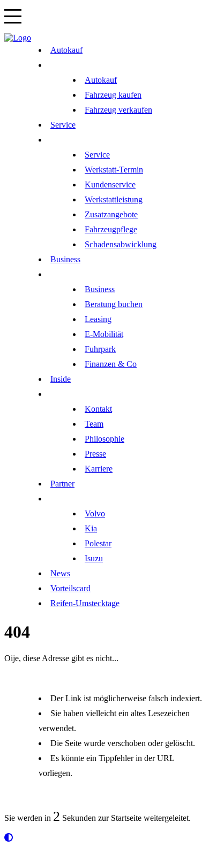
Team (94, 423)
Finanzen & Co (111, 363)
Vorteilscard (70, 588)
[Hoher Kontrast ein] (8, 837)
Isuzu (94, 558)
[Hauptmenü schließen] (17, 37)
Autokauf (66, 49)
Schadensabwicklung (120, 244)
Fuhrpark (100, 349)
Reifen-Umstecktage (85, 603)
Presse (95, 453)
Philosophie (104, 438)
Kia (91, 528)
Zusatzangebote (111, 214)
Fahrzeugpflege (111, 229)
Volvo (95, 513)
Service (63, 124)
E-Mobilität (104, 334)
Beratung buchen (114, 304)
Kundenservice (110, 184)
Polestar (98, 543)
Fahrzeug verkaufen (118, 109)
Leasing (98, 319)
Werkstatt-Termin (114, 169)
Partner (62, 483)
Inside (60, 378)
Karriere (99, 468)
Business (65, 259)
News (60, 573)
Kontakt (98, 408)
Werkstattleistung (114, 199)
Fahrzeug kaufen (113, 94)
